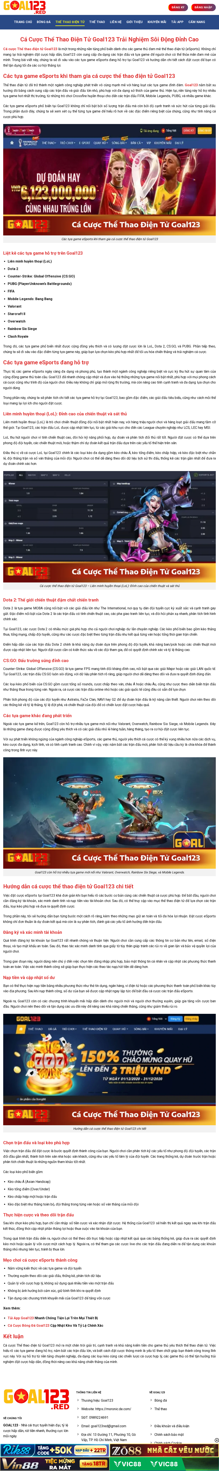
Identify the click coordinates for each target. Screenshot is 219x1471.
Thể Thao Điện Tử (70, 22)
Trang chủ (23, 22)
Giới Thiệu (134, 22)
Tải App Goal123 (21, 1318)
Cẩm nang (196, 22)
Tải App (177, 22)
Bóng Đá (44, 22)
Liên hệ (116, 22)
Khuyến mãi (157, 22)
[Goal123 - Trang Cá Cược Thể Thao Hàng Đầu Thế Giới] (24, 7)
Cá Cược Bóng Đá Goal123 (28, 1326)
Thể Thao (97, 22)
